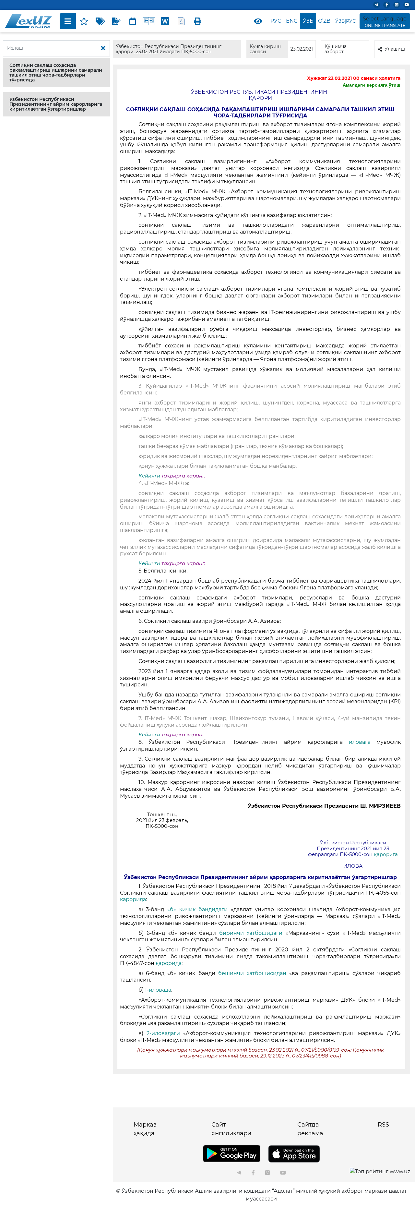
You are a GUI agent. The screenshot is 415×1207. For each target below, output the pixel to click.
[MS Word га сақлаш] (165, 21)
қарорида (133, 899)
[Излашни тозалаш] (103, 48)
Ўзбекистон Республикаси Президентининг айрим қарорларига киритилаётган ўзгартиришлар (55, 104)
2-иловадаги (163, 1033)
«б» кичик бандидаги (197, 909)
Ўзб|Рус (345, 21)
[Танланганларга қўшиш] (84, 21)
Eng (292, 21)
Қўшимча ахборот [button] (336, 48)
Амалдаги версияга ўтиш (371, 85)
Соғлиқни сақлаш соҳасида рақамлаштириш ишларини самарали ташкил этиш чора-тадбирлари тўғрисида (55, 72)
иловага (360, 742)
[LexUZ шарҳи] (116, 21)
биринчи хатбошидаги (250, 933)
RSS (383, 1124)
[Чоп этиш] (197, 21)
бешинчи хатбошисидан (252, 973)
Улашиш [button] (395, 49)
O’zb (324, 21)
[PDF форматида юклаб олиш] (181, 21)
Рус (275, 21)
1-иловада (158, 990)
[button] (56, 72)
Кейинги (149, 476)
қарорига (386, 854)
